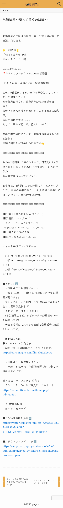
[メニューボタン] (4, 4)
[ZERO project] (31, 4)
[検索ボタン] (59, 4)
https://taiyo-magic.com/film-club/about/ (27, 352)
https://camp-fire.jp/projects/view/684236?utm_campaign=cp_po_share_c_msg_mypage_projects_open (31, 450)
